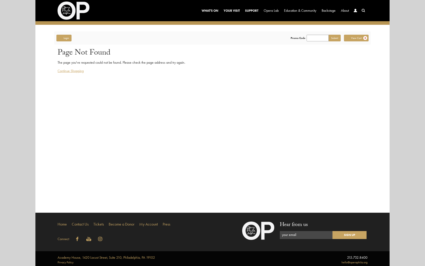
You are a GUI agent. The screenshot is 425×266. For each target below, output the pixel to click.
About (345, 10)
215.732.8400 (357, 257)
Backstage (329, 10)
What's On (210, 11)
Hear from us (294, 225)
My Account (148, 224)
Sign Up (349, 235)
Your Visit (232, 11)
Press (166, 224)
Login (66, 38)
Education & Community (300, 10)
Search (363, 10)
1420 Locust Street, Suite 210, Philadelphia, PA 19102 (106, 257)
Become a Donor (121, 224)
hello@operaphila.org (354, 262)
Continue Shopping (71, 71)
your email (289, 234)
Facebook (77, 239)
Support (251, 11)
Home (62, 224)
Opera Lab (271, 10)
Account (355, 10)
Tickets (98, 224)
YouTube (88, 239)
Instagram (100, 239)
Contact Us (80, 224)
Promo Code (298, 38)
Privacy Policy (65, 262)
